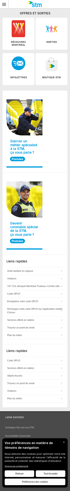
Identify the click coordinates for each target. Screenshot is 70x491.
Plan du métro (14, 335)
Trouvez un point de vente (21, 327)
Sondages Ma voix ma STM (19, 427)
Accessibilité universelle (18, 436)
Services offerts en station (20, 320)
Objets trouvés (14, 375)
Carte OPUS (13, 293)
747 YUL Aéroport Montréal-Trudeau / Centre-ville (33, 286)
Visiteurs (11, 278)
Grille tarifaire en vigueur (20, 271)
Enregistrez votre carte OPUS (22, 301)
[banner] (35, 4)
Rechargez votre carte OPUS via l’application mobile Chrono (35, 311)
